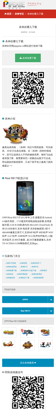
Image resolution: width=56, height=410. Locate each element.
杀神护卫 (24, 267)
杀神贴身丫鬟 (24, 278)
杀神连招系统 (11, 267)
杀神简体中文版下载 (28, 270)
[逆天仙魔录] (45, 345)
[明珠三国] (9, 332)
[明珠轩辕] (27, 332)
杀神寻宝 (34, 267)
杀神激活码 (10, 278)
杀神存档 (23, 263)
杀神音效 (9, 274)
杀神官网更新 (22, 274)
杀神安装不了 (36, 263)
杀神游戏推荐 (38, 278)
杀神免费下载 (29, 58)
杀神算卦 (43, 270)
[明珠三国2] (8, 343)
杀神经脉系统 (36, 274)
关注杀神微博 (27, 362)
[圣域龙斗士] (27, 345)
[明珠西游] (45, 332)
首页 (9, 14)
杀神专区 (19, 14)
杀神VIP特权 (11, 263)
